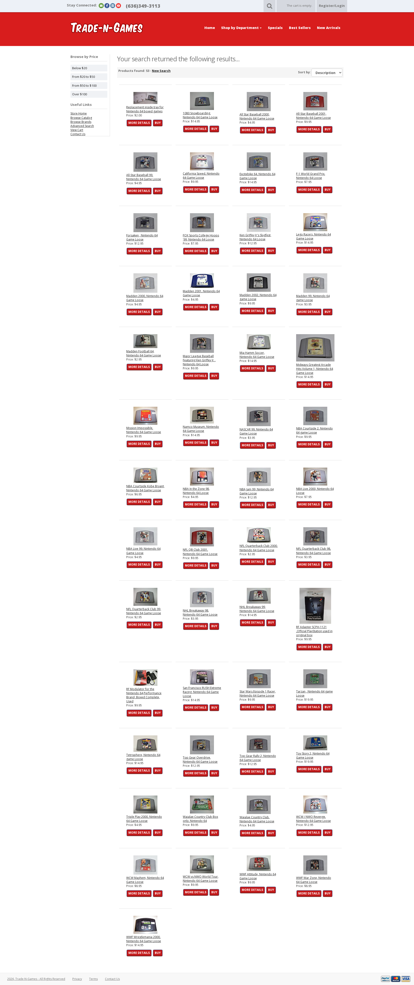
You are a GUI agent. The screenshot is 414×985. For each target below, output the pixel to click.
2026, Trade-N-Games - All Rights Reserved (36, 979)
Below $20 (79, 68)
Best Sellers (300, 27)
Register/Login (332, 5)
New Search (161, 71)
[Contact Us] (101, 5)
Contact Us (77, 134)
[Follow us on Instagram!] (112, 5)
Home (209, 27)
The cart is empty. (299, 5)
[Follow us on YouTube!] (118, 5)
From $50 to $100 (84, 85)
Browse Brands (80, 122)
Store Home (78, 113)
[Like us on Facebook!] (106, 5)
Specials (275, 27)
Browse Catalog (81, 118)
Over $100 (79, 94)
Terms (93, 979)
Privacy (77, 979)
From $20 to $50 (83, 76)
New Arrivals (328, 27)
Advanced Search (82, 126)
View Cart (76, 130)
